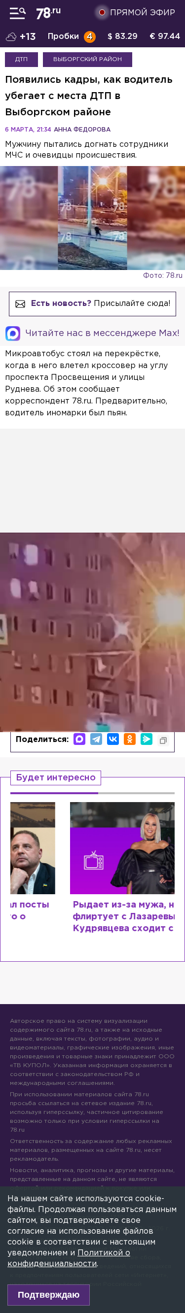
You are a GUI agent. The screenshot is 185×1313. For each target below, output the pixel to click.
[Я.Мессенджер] (146, 739)
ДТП (21, 59)
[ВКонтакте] (113, 739)
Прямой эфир (142, 13)
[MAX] (79, 739)
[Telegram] (96, 739)
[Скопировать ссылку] (163, 740)
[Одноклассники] (130, 739)
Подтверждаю (48, 1295)
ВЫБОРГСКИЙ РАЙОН (87, 59)
